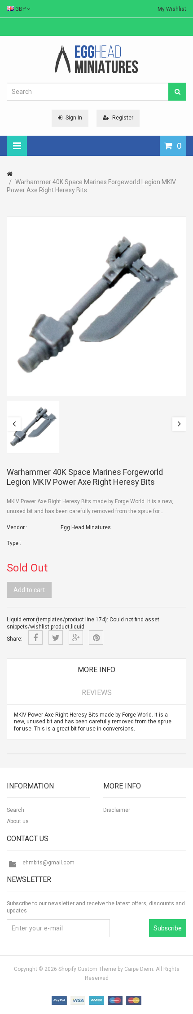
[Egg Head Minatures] (96, 59)
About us (18, 821)
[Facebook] (35, 637)
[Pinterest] (96, 637)
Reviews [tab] (97, 692)
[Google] (76, 637)
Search (15, 810)
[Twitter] (55, 637)
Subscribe (168, 928)
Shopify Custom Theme (87, 969)
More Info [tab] (96, 669)
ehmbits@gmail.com (48, 862)
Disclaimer (116, 810)
